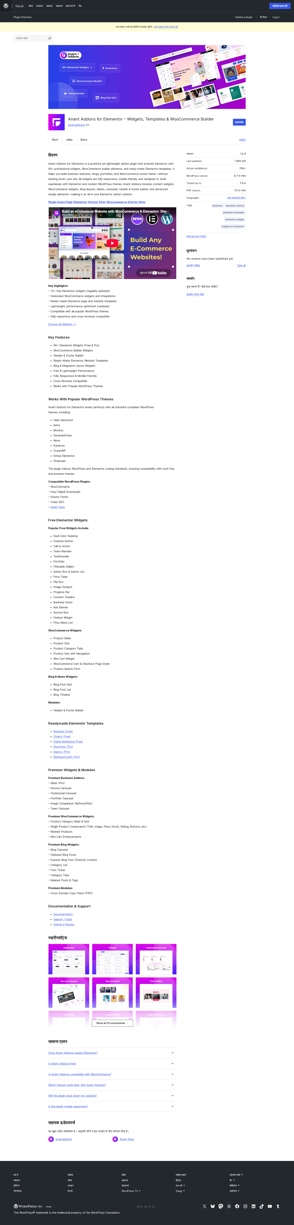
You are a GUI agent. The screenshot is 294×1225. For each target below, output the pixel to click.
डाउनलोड (239, 122)
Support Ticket (62, 919)
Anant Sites (58, 507)
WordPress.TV (131, 1190)
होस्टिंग (17, 1185)
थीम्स (70, 1180)
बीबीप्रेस (235, 1185)
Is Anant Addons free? (62, 1063)
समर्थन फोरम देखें (194, 294)
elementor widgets (234, 219)
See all (242, 265)
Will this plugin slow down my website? (72, 1095)
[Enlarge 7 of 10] (84, 1015)
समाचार (17, 1180)
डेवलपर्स (125, 1185)
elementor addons (235, 205)
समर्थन (242, 140)
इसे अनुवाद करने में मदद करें (166, 26)
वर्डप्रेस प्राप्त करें (280, 5)
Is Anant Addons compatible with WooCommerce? (79, 1074)
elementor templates (233, 212)
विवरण (55, 140)
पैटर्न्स (70, 1190)
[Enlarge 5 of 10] (128, 982)
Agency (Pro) (61, 751)
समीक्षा (69, 140)
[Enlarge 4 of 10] (84, 982)
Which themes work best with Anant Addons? (77, 1085)
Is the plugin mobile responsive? (68, 1106)
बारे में (16, 1174)
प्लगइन (71, 1185)
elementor (217, 205)
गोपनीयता (18, 1190)
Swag (180, 1190)
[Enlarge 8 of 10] (128, 1015)
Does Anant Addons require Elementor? (72, 1053)
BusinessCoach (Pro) (66, 757)
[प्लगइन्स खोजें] (49, 38)
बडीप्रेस (235, 1190)
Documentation (63, 914)
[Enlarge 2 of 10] (128, 948)
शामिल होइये (181, 1174)
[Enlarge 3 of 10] (172, 948)
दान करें (180, 1185)
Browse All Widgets (62, 324)
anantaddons (76, 125)
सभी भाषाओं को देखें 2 (236, 197)
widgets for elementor (233, 226)
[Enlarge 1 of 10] (84, 948)
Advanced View (196, 236)
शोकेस (70, 1174)
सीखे (124, 1174)
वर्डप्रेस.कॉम (236, 1174)
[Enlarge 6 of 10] (172, 982)
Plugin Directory (23, 17)
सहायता (125, 1180)
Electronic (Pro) (63, 746)
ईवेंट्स (178, 1180)
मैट (232, 1180)
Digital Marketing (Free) (68, 741)
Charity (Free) (62, 736)
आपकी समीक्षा (193, 265)
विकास (83, 140)
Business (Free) (63, 731)
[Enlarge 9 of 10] (172, 1015)
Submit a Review (63, 924)
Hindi (48, 1206)
